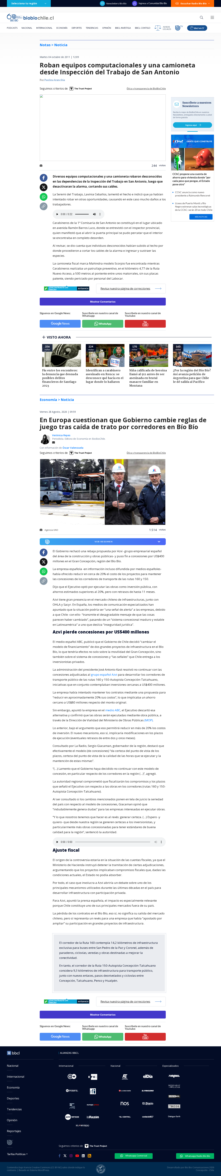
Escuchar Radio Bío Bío (194, 3)
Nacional (27, 27)
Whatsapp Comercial (136, 1155)
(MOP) (148, 720)
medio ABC (112, 710)
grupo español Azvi (104, 675)
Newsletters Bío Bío (116, 3)
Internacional (44, 27)
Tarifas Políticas (16, 1154)
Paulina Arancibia (54, 80)
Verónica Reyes (61, 435)
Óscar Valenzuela (73, 447)
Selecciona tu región (24, 3)
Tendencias (92, 27)
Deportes (77, 27)
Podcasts (12, 27)
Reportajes (14, 1131)
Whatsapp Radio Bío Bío (197, 1156)
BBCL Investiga (123, 27)
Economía (62, 27)
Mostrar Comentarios (103, 301)
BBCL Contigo (142, 27)
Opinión (106, 27)
